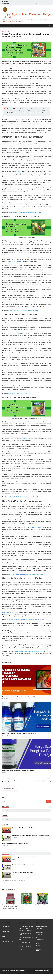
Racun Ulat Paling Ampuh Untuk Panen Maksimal (24, 864)
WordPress (42, 970)
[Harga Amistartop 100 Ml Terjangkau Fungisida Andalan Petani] (26, 717)
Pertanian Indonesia (41, 926)
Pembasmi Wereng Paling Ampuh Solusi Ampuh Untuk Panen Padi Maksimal (30, 835)
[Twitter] (38, 3)
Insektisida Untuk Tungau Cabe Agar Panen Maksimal (15, 843)
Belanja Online (6, 934)
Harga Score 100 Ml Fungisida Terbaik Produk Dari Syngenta (18, 770)
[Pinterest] (36, 3)
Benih (38, 938)
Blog (20, 949)
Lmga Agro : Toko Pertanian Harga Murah (27, 15)
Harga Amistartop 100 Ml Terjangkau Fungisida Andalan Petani (19, 733)
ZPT (37, 951)
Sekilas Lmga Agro (6, 931)
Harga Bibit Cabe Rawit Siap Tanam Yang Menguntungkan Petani (19, 697)
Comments (13, 853)
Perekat (38, 949)
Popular (5, 853)
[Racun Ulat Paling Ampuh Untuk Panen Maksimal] (6, 864)
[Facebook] (40, 3)
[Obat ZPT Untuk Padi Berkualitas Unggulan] (6, 872)
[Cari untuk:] (26, 801)
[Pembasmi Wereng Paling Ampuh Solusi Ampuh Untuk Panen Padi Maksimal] (6, 835)
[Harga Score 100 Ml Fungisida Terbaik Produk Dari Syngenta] (26, 754)
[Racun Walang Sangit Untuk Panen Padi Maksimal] (6, 828)
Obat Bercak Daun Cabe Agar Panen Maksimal (13, 880)
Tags (19, 853)
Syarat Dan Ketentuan (7, 941)
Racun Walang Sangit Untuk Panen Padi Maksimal (24, 827)
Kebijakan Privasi (6, 939)
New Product (40, 928)
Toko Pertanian (6, 926)
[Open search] (49, 26)
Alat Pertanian (40, 939)
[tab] (5, 853)
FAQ (3, 936)
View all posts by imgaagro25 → (11, 791)
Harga (3, 31)
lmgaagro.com (27, 939)
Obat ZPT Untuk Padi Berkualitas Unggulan (22, 872)
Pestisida (8, 31)
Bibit (37, 943)
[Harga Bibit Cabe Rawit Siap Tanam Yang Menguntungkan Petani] (26, 680)
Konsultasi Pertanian (7, 929)
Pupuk (38, 945)
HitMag (48, 970)
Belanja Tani (39, 932)
